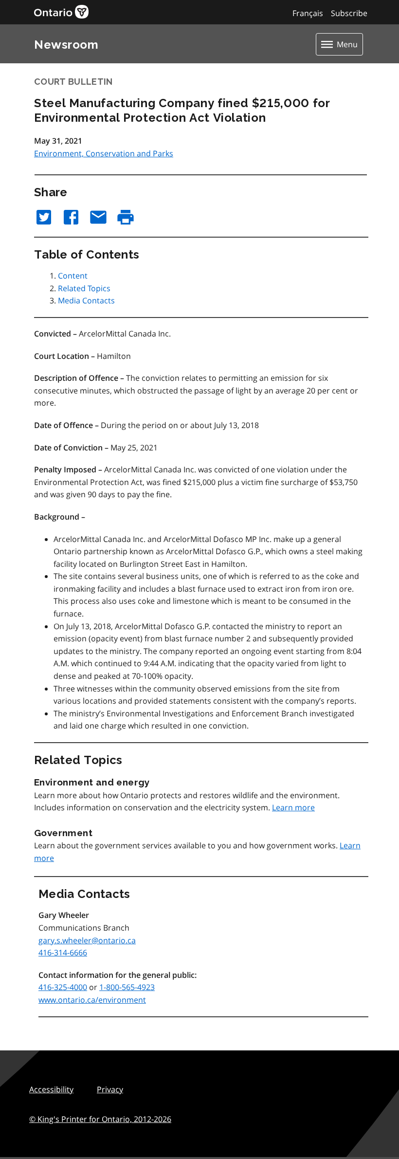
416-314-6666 (62, 952)
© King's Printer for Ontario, (100, 1119)
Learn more (293, 807)
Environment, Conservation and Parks (103, 153)
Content (73, 275)
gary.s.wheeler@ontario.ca (87, 940)
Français (307, 13)
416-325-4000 (62, 987)
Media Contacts (86, 300)
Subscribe (349, 13)
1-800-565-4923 (127, 987)
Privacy (110, 1089)
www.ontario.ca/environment (92, 999)
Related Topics (84, 288)
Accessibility (51, 1089)
